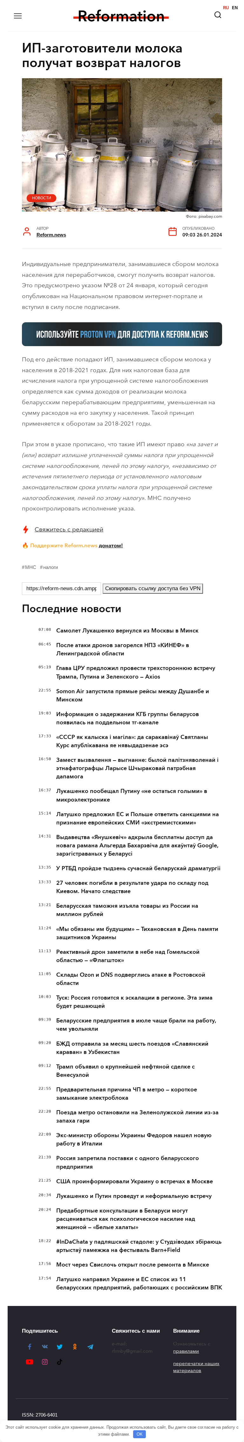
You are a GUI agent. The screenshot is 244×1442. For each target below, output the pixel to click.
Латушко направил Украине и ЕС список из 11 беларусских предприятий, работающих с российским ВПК (139, 1283)
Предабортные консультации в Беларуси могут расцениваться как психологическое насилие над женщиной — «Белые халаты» (125, 1218)
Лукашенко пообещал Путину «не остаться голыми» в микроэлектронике (131, 795)
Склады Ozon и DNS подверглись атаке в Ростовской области (130, 979)
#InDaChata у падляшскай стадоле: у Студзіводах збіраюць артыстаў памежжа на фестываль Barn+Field (138, 1246)
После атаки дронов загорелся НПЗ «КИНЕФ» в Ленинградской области (122, 649)
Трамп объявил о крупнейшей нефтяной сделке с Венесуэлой (125, 1070)
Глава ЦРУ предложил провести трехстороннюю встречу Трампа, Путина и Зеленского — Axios (135, 672)
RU (226, 8)
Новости (41, 198)
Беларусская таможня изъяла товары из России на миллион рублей (127, 910)
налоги (50, 567)
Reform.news (51, 234)
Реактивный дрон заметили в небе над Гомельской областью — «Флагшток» (128, 956)
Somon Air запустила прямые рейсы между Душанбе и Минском (132, 695)
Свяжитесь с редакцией (69, 529)
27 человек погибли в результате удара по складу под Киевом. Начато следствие (132, 887)
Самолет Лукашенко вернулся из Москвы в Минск (127, 630)
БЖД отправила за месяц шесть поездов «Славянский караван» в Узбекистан (132, 1048)
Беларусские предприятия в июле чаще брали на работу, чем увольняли (136, 1024)
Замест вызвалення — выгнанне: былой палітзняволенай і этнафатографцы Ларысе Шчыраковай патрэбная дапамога (137, 768)
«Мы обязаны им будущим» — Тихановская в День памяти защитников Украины (137, 933)
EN (235, 8)
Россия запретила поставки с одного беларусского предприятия (127, 1162)
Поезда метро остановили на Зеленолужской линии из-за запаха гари (137, 1116)
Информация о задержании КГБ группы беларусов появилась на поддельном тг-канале (127, 718)
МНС (30, 567)
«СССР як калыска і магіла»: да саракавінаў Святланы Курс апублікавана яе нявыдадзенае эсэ (132, 741)
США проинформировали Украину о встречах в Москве (134, 1181)
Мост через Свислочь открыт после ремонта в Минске (132, 1264)
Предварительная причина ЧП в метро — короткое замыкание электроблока (126, 1093)
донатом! (111, 545)
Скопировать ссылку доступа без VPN (152, 588)
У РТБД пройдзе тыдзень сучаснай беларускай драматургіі (138, 868)
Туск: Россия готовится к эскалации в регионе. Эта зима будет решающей (134, 1001)
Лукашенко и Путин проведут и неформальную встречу (134, 1196)
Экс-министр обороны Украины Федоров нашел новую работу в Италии (134, 1139)
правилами (186, 1351)
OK (140, 1434)
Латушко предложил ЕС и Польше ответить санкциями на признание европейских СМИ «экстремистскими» (137, 818)
